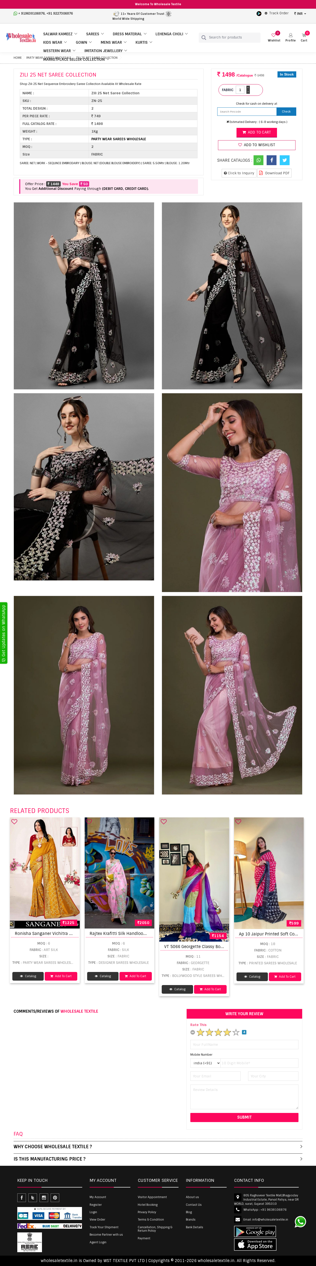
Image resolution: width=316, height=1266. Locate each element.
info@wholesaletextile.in (270, 1220)
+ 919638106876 (31, 13)
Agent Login (98, 1242)
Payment (144, 1238)
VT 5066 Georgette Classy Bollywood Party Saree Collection (222, 946)
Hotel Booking (148, 1205)
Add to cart (259, 132)
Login (93, 1212)
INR (300, 13)
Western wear (57, 51)
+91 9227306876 (59, 13)
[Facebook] (271, 160)
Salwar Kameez (58, 34)
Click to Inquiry (240, 173)
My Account (98, 1197)
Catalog (30, 976)
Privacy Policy (147, 1212)
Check (286, 112)
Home (18, 58)
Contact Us (194, 1205)
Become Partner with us (106, 1235)
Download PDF (277, 173)
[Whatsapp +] (258, 160)
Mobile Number (201, 1054)
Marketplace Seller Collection (74, 59)
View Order (97, 1220)
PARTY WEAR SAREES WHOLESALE (118, 139)
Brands (191, 1220)
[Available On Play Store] (259, 13)
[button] (290, 38)
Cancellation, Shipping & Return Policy (155, 1229)
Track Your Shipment (104, 1227)
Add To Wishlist (259, 144)
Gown (81, 42)
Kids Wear (52, 42)
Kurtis (142, 42)
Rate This (198, 1025)
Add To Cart (63, 976)
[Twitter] (285, 160)
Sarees (92, 34)
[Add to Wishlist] (14, 822)
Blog (189, 1212)
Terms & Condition (151, 1220)
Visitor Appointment (152, 1197)
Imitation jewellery (103, 51)
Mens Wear (111, 42)
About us (192, 1197)
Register (96, 1205)
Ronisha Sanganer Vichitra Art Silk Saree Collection (65, 933)
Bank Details (194, 1227)
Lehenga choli (169, 34)
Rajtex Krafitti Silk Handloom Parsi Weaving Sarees (140, 933)
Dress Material (127, 34)
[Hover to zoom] (84, 295)
